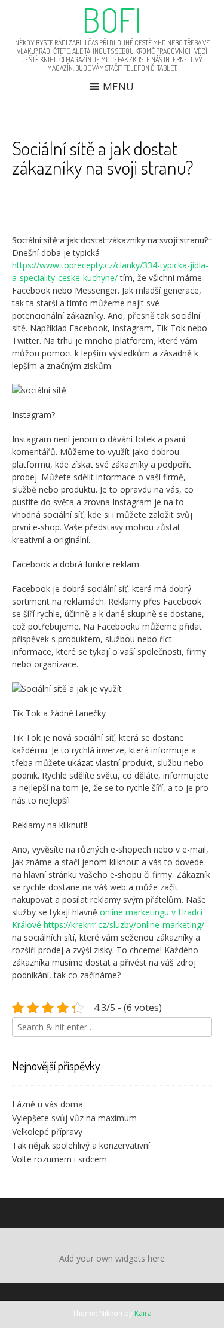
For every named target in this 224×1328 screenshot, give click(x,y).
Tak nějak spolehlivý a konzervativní (81, 1145)
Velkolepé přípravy (47, 1131)
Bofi (112, 19)
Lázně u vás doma (47, 1104)
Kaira (143, 1313)
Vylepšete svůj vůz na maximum (74, 1118)
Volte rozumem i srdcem (59, 1159)
